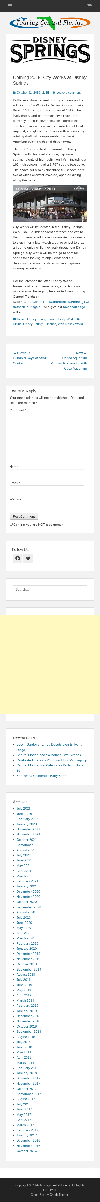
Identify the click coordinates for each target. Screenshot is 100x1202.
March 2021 (25, 876)
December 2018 (28, 1016)
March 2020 (25, 938)
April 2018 (24, 1057)
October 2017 (27, 1089)
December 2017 (28, 1078)
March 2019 (25, 1000)
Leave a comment (69, 92)
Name (15, 466)
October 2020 (27, 902)
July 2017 (24, 1104)
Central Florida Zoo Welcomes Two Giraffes (49, 755)
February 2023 (27, 819)
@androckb (57, 302)
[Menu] (10, 6)
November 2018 (28, 1021)
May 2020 (24, 928)
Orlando (51, 324)
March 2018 (25, 1063)
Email (15, 483)
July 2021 (24, 855)
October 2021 (27, 839)
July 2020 (24, 917)
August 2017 (26, 1099)
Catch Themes (60, 1194)
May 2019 (24, 990)
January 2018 (27, 1073)
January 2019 (27, 1011)
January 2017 (27, 1135)
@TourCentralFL (35, 302)
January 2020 (27, 948)
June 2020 (24, 922)
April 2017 (24, 1120)
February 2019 (27, 1005)
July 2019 (24, 979)
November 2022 (28, 829)
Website (15, 499)
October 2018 (27, 1026)
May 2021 (24, 865)
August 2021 (26, 850)
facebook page (74, 307)
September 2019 (29, 969)
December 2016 (28, 1140)
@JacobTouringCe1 (27, 307)
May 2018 (24, 1052)
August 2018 (26, 1037)
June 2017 (24, 1109)
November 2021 (28, 834)
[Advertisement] (50, 664)
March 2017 (25, 1125)
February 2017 (27, 1130)
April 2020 (24, 933)
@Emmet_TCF (79, 302)
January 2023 (27, 824)
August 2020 (26, 912)
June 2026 (24, 814)
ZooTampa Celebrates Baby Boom (42, 776)
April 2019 (24, 995)
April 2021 (24, 871)
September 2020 (29, 907)
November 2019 (28, 959)
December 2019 (28, 953)
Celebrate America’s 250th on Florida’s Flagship (52, 760)
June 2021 (24, 860)
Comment (18, 410)
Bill (48, 92)
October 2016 (27, 1151)
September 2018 (29, 1031)
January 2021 (27, 886)
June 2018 (24, 1047)
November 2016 (28, 1146)
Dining (21, 319)
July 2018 (24, 1042)
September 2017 (29, 1094)
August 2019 (26, 974)
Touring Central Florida (55, 1185)
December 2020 (28, 891)
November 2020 (28, 896)
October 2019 (27, 964)
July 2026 (24, 808)
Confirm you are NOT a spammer (38, 524)
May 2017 (24, 1115)
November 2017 (28, 1083)
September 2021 (29, 845)
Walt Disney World (62, 319)
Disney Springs (37, 319)
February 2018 (27, 1068)
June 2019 (24, 985)
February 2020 (27, 943)
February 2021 (27, 881)
